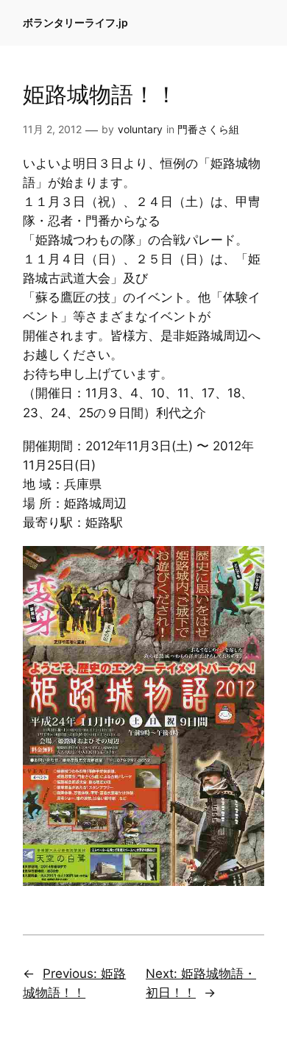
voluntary (140, 129)
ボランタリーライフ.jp (75, 22)
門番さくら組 (208, 129)
